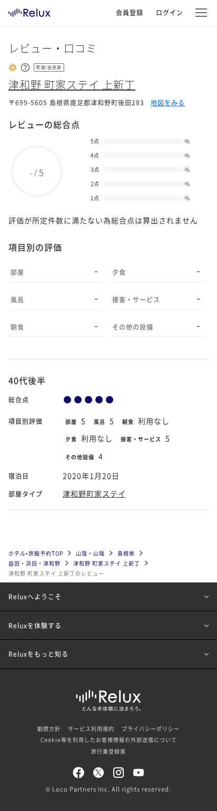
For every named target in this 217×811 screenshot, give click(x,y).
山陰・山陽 (90, 553)
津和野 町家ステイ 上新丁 (71, 84)
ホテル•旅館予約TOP (35, 553)
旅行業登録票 (108, 751)
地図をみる (168, 102)
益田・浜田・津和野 (34, 563)
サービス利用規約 (91, 729)
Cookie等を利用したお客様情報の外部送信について (109, 740)
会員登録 (129, 12)
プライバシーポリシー (151, 729)
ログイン (169, 12)
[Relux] (29, 10)
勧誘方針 (49, 729)
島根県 (126, 553)
